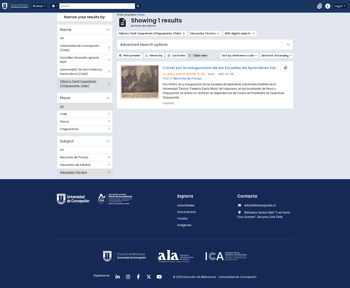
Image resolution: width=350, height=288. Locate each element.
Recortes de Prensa (85, 158)
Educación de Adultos (85, 166)
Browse (38, 6)
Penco (85, 122)
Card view (178, 55)
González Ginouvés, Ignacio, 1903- (85, 60)
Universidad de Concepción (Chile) (85, 48)
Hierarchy (155, 55)
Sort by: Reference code (238, 55)
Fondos (182, 218)
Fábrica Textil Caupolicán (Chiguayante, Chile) (85, 83)
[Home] (16, 6)
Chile (85, 115)
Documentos (186, 212)
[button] (320, 6)
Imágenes (184, 225)
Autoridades (186, 205)
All (61, 38)
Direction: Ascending (275, 55)
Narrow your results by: (85, 17)
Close (141, 15)
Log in (339, 6)
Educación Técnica (85, 173)
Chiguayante (85, 130)
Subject (67, 141)
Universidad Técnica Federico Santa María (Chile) (85, 71)
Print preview (131, 55)
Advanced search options (144, 44)
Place (65, 97)
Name (65, 29)
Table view (199, 55)
